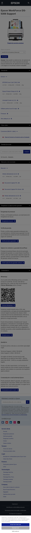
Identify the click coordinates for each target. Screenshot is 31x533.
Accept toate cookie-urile (15, 524)
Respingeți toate (15, 527)
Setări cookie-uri (15, 531)
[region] (15, 524)
